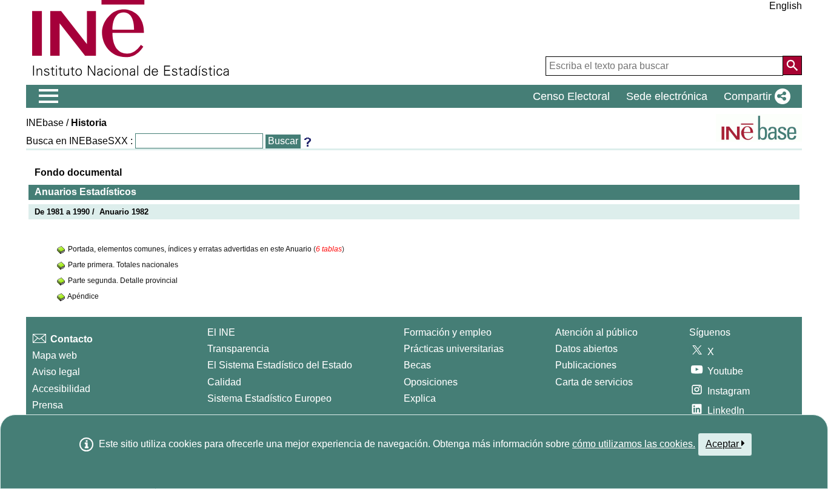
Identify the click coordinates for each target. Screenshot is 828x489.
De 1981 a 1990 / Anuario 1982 (92, 211)
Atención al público (596, 332)
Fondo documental (78, 172)
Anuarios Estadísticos (85, 192)
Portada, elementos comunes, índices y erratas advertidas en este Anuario (190, 249)
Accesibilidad (61, 389)
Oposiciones (431, 382)
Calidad (224, 382)
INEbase (45, 123)
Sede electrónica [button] (666, 96)
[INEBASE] (759, 128)
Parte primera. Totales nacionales (123, 265)
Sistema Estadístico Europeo (269, 398)
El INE (221, 332)
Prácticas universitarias (454, 349)
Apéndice (83, 296)
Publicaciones (585, 365)
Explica (420, 398)
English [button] (785, 6)
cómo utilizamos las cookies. (633, 444)
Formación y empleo (448, 332)
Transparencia (238, 349)
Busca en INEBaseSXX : (79, 141)
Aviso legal (56, 372)
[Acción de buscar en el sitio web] (792, 65)
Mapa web (54, 355)
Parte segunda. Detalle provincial (123, 280)
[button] (754, 96)
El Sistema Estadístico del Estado (279, 365)
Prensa (47, 405)
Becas (417, 365)
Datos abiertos (586, 349)
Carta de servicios (594, 382)
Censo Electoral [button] (571, 96)
